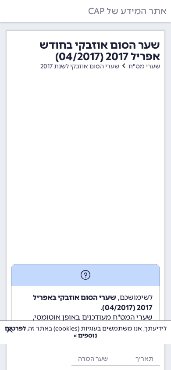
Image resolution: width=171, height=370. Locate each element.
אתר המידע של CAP (127, 11)
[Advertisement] (85, 174)
